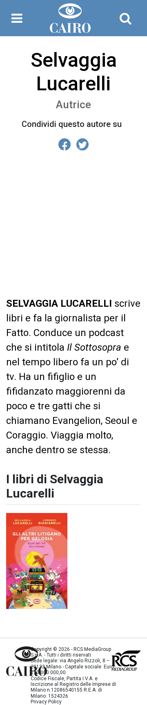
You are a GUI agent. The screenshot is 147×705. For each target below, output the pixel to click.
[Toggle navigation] (17, 18)
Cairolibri (73, 18)
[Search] (125, 18)
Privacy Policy (46, 702)
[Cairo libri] (12, 661)
